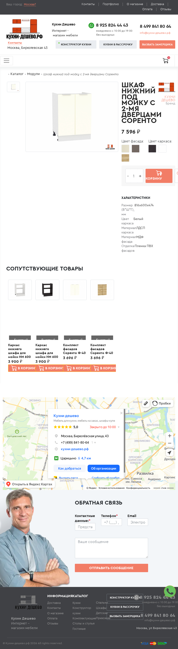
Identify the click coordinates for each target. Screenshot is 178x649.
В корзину (27, 368)
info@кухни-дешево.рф (155, 32)
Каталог (17, 74)
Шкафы (101, 608)
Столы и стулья (84, 623)
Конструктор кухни (76, 44)
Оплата (147, 9)
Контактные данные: (85, 518)
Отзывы (165, 9)
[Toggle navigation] (6, 60)
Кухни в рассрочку (118, 44)
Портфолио (111, 4)
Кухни (76, 603)
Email (131, 516)
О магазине (135, 4)
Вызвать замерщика (157, 44)
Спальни (102, 602)
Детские (102, 613)
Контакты (88, 4)
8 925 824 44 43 (112, 25)
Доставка (157, 4)
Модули (33, 74)
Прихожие (103, 618)
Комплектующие (84, 618)
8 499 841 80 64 (155, 26)
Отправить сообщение (111, 568)
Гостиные (79, 628)
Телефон (109, 516)
